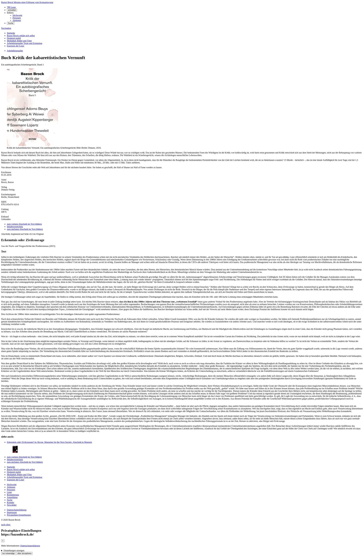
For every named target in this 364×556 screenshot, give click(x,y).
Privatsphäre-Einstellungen (19, 515)
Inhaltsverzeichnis (15, 226)
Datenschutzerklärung (16, 510)
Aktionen (17, 20)
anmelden (12, 10)
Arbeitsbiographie (15, 50)
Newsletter (11, 505)
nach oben (5, 524)
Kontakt (10, 502)
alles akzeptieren (24, 553)
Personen (17, 18)
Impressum (12, 512)
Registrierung (13, 495)
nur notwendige (8, 553)
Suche (10, 23)
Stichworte (17, 15)
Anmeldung (12, 497)
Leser (9, 492)
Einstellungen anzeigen (14, 550)
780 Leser (11, 7)
